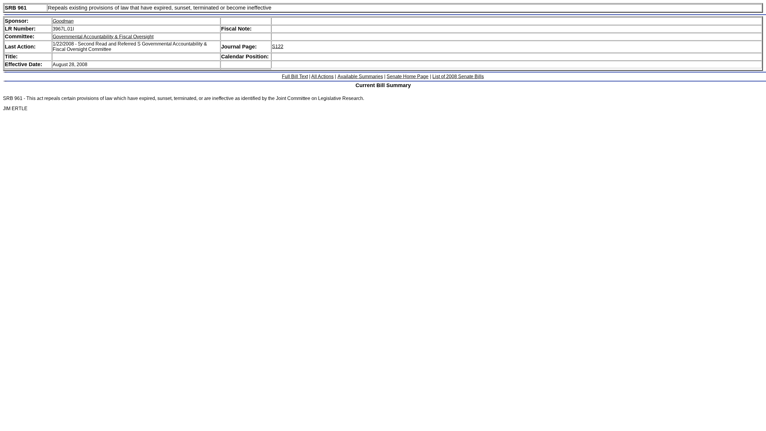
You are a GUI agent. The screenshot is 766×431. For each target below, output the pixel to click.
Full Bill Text (295, 76)
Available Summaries (360, 76)
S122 (277, 46)
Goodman (63, 21)
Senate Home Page (407, 76)
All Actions (322, 76)
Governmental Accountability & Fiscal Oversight (103, 36)
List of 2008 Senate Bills (458, 76)
